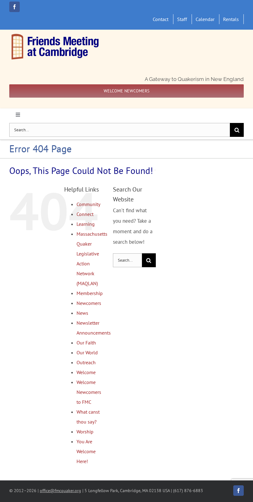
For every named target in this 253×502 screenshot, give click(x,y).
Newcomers (89, 303)
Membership (90, 293)
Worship (85, 431)
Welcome (86, 372)
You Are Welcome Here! (86, 451)
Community (88, 204)
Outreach (86, 362)
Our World (87, 352)
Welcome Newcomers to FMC (89, 392)
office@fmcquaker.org (60, 490)
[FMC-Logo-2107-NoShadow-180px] (55, 35)
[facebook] (14, 7)
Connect (85, 214)
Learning (86, 224)
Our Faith (86, 343)
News (82, 313)
